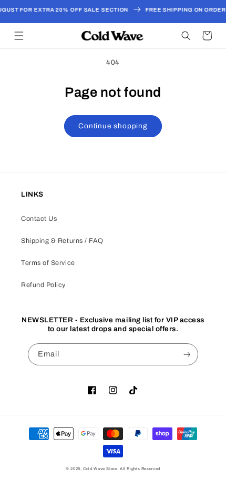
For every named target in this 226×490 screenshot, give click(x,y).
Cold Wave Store (100, 468)
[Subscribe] (187, 354)
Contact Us (39, 218)
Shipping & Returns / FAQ (62, 240)
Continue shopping (113, 126)
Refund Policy (43, 285)
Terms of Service (48, 263)
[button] (18, 35)
